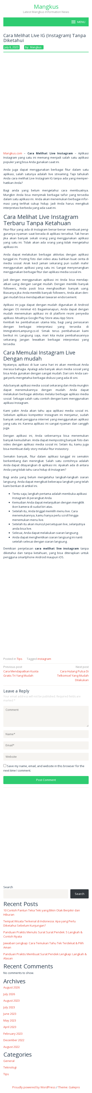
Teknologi (10, 1067)
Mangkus (46, 6)
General (9, 1061)
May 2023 (9, 1020)
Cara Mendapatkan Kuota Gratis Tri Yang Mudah (20, 671)
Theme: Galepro (69, 1087)
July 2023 (9, 1007)
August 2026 (11, 987)
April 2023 (9, 1027)
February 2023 (13, 1034)
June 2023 (9, 1014)
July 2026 (9, 994)
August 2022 (11, 1047)
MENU (81, 22)
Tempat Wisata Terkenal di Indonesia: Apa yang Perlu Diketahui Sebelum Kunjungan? (39, 923)
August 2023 (11, 1001)
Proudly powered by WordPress (34, 1087)
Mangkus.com (12, 153)
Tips (19, 659)
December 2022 (13, 1040)
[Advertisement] (46, 103)
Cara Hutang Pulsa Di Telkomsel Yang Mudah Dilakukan (73, 673)
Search (8, 887)
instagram (44, 659)
